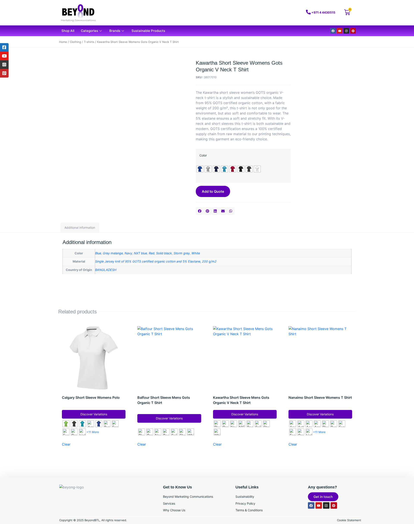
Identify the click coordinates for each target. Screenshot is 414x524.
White (195, 253)
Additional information (79, 227)
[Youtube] (339, 31)
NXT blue (140, 253)
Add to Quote (213, 191)
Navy (128, 253)
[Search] (278, 12)
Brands (114, 31)
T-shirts (89, 42)
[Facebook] (333, 31)
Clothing (75, 42)
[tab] (80, 228)
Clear (66, 444)
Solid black (164, 253)
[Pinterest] (353, 31)
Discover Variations (93, 414)
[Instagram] (346, 31)
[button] (200, 211)
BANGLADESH (105, 270)
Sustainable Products (148, 31)
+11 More (92, 432)
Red (151, 253)
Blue (98, 253)
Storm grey (182, 253)
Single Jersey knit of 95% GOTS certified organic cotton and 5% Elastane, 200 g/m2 (155, 261)
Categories (89, 31)
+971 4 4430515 (323, 12)
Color (203, 155)
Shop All (67, 31)
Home (63, 42)
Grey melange (113, 253)
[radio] (200, 169)
